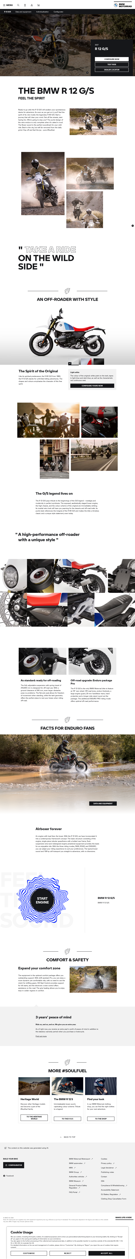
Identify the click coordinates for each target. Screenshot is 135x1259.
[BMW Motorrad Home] (123, 5)
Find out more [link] (41, 1036)
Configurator (58, 11)
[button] (8, 5)
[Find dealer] (25, 4)
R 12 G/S (7, 11)
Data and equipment (23, 11)
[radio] (111, 900)
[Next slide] (120, 675)
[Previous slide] (14, 675)
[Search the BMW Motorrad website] (18, 4)
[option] (73, 361)
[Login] (31, 4)
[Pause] (87, 72)
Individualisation (42, 11)
